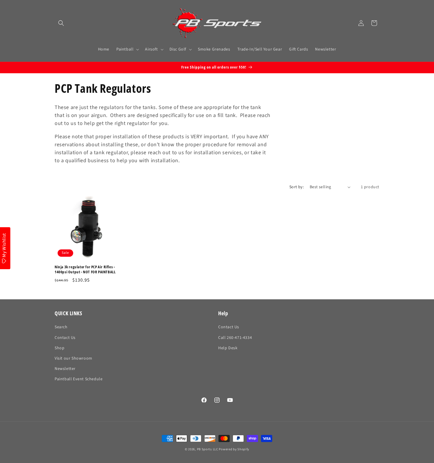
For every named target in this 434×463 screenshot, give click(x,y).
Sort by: (296, 187)
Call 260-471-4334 (235, 338)
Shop (59, 348)
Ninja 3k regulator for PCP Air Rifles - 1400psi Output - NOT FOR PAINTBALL (85, 269)
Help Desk (227, 348)
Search (61, 327)
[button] (61, 23)
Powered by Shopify (234, 449)
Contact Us (65, 338)
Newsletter (65, 369)
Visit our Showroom (73, 358)
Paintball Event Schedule (78, 379)
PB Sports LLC (207, 449)
